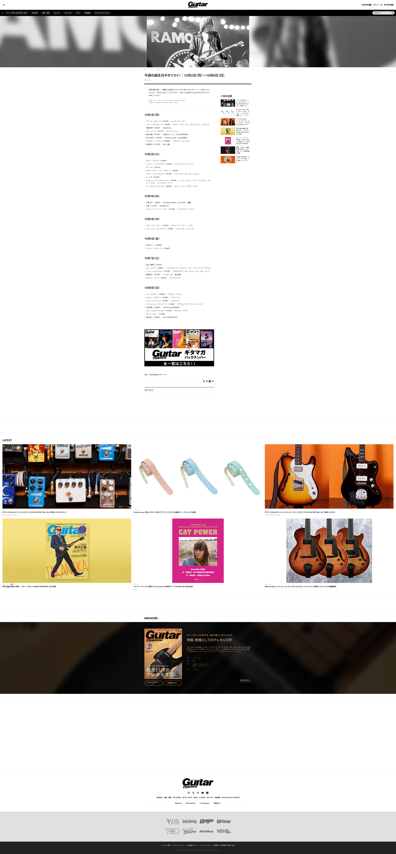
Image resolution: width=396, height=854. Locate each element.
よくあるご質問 (165, 845)
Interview (57, 13)
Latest (8, 440)
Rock (16, 515)
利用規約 (216, 845)
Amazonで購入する (154, 683)
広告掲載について (192, 845)
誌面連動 (87, 13)
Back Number (191, 803)
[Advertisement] (198, 721)
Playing (202, 797)
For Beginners (205, 803)
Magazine (152, 618)
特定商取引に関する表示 (227, 845)
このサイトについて (206, 845)
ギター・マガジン (149, 69)
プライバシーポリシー (179, 845)
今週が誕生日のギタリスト (158, 375)
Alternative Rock (8, 515)
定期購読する (172, 682)
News (78, 13)
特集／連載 (45, 13)
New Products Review (102, 13)
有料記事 (35, 13)
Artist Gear (68, 13)
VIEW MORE (246, 680)
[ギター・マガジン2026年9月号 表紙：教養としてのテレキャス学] (163, 678)
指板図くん (217, 803)
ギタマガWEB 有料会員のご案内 (16, 13)
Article (158, 69)
